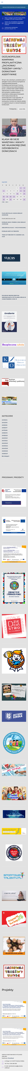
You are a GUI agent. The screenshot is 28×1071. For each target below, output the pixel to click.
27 (10, 199)
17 (24, 193)
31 (24, 199)
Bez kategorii (5, 456)
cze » (6, 202)
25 (3, 199)
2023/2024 (5, 446)
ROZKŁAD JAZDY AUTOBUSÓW (10, 231)
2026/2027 (5, 453)
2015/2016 (4, 425)
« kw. (3, 202)
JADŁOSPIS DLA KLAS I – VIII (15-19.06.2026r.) (14, 227)
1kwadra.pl (11, 1058)
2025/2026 (5, 451)
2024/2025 (5, 448)
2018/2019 (4, 433)
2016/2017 (4, 427)
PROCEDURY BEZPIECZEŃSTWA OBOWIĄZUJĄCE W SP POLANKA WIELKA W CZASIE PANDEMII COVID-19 (14, 297)
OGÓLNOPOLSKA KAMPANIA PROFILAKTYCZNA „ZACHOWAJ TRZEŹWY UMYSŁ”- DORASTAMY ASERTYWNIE (12, 65)
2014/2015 (4, 422)
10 (24, 191)
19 (7, 196)
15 (17, 193)
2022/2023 (5, 443)
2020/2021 (5, 438)
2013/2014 (4, 420)
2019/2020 (5, 435)
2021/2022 (5, 440)
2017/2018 (4, 430)
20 (10, 196)
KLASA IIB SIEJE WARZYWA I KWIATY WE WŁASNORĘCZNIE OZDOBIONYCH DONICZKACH (14, 145)
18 (3, 196)
